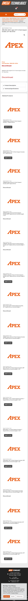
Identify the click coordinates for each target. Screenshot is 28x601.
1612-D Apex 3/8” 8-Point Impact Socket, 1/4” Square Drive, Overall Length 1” (13, 306)
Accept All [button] (6, 596)
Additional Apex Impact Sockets (10, 21)
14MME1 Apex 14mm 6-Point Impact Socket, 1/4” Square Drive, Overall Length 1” (14, 337)
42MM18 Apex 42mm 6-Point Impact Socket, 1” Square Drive (12, 121)
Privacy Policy (14, 593)
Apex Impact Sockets (18, 19)
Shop (7, 18)
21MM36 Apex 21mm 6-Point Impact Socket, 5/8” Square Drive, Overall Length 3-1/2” (13, 214)
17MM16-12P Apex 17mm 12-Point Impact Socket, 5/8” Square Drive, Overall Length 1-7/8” (14, 276)
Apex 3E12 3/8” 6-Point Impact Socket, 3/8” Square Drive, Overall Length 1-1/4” (13, 368)
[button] (6, 14)
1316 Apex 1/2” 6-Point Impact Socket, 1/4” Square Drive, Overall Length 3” (13, 522)
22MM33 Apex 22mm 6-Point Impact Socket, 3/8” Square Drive (12, 183)
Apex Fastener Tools (15, 18)
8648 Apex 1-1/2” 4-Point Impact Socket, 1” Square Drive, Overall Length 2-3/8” (13, 399)
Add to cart (8, 127)
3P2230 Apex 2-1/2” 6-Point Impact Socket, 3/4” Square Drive (14, 152)
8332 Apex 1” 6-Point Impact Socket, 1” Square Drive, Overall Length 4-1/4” (12, 430)
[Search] (24, 14)
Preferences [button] (19, 596)
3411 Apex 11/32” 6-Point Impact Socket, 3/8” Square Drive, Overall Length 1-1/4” (13, 491)
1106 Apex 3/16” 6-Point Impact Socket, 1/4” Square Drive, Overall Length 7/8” (14, 553)
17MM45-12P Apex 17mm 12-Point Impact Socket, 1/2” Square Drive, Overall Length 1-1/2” (14, 245)
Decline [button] (13, 596)
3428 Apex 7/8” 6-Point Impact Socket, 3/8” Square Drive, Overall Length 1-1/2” (14, 461)
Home (3, 18)
